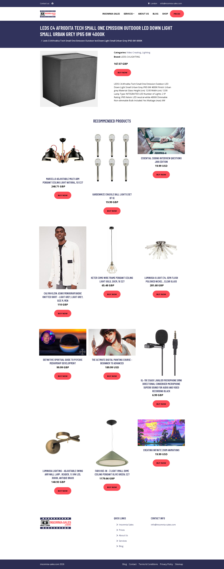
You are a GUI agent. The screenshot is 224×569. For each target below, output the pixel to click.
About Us (143, 13)
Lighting (146, 52)
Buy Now (122, 72)
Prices (177, 13)
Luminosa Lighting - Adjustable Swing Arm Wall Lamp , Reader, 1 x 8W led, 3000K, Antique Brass (63, 474)
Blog (155, 13)
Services (123, 540)
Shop (165, 13)
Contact (132, 564)
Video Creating (134, 52)
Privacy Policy (166, 564)
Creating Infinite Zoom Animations (161, 450)
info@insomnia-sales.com (171, 3)
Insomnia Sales (111, 13)
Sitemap (179, 564)
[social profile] (52, 3)
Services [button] (128, 13)
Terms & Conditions (148, 564)
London (154, 3)
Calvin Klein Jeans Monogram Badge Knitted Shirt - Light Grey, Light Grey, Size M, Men (63, 297)
